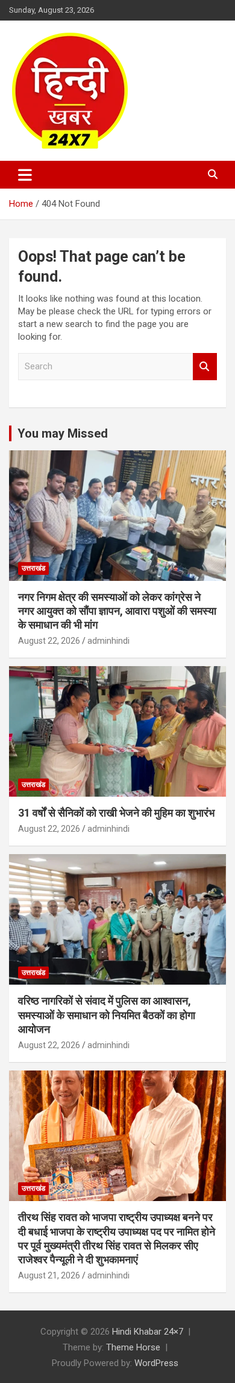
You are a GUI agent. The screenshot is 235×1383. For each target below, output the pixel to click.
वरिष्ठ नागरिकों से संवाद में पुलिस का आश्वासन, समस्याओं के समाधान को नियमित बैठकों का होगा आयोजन (106, 1014)
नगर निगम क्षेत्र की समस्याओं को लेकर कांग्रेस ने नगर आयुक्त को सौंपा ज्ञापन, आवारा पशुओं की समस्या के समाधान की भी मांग (117, 611)
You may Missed (62, 433)
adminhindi (108, 641)
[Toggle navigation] (25, 175)
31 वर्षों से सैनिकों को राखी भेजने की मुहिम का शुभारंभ (116, 812)
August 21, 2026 (49, 1275)
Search (205, 366)
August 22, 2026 (49, 641)
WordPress (156, 1363)
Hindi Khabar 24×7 (147, 1331)
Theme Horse (133, 1347)
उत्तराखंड (33, 568)
